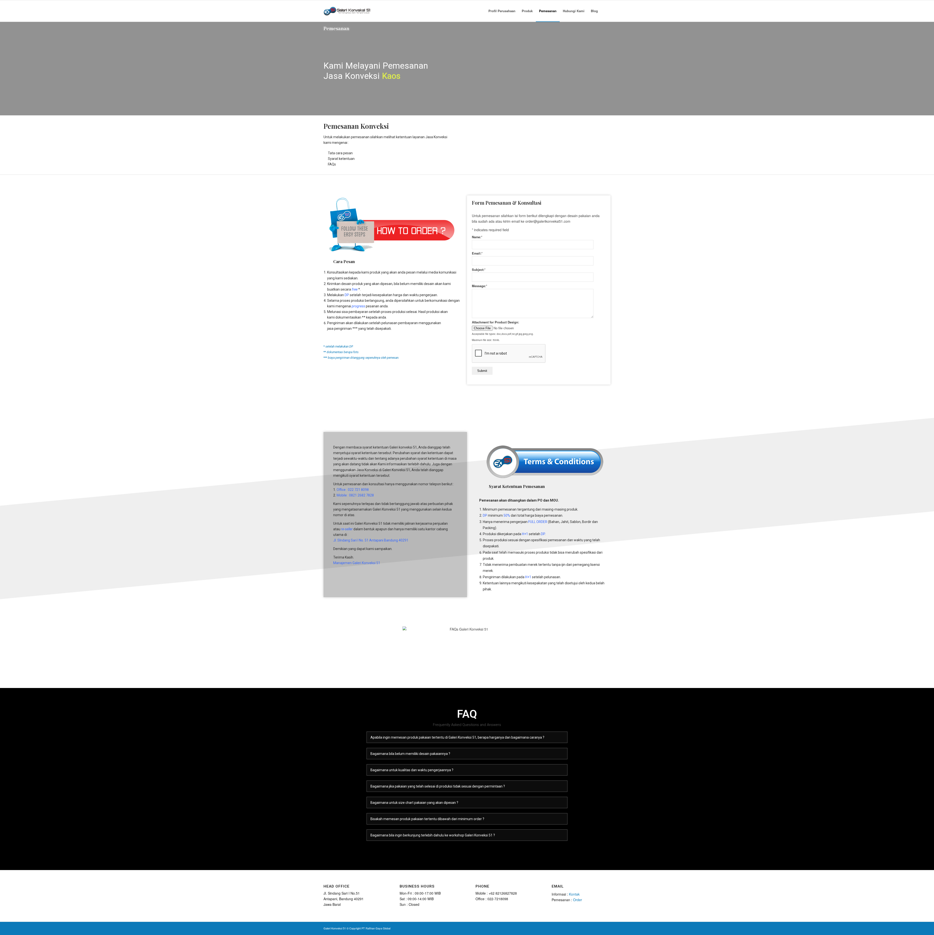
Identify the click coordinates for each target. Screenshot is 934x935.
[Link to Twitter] (577, 928)
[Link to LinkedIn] (592, 928)
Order (577, 899)
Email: (477, 253)
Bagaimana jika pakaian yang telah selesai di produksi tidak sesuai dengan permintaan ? (437, 786)
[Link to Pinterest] (599, 928)
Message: (479, 286)
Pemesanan (336, 29)
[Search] (606, 11)
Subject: (478, 269)
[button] (467, 737)
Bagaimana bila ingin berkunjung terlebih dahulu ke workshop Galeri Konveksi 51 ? (432, 835)
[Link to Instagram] (585, 928)
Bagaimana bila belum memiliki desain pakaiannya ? (410, 754)
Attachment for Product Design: (495, 322)
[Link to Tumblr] (607, 928)
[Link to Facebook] (570, 928)
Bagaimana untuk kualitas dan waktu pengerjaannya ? (411, 770)
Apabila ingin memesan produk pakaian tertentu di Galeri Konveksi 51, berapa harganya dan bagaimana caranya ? (457, 737)
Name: (477, 237)
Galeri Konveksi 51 (334, 928)
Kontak (574, 894)
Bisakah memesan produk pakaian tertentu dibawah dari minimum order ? (427, 819)
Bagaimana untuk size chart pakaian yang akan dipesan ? (414, 803)
